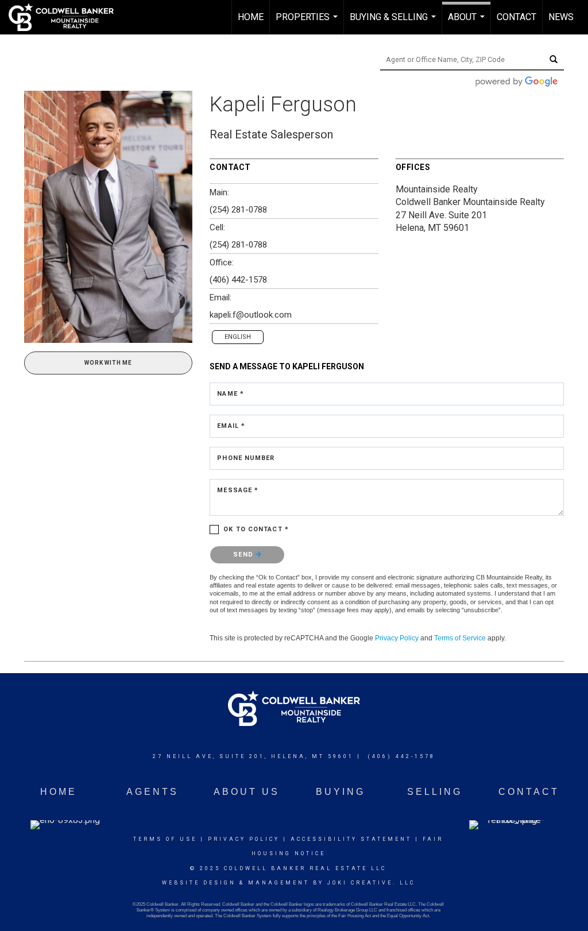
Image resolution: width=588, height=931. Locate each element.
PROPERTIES (308, 22)
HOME (251, 16)
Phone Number (245, 458)
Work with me (108, 363)
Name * (230, 393)
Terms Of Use (165, 839)
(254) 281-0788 (238, 209)
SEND (244, 554)
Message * (237, 490)
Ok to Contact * (256, 529)
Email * (231, 426)
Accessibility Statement (351, 839)
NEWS (561, 16)
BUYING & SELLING (394, 22)
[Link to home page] (67, 17)
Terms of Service (460, 638)
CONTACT (516, 16)
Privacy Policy (397, 638)
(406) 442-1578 (238, 280)
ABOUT (468, 22)
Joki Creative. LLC (371, 883)
